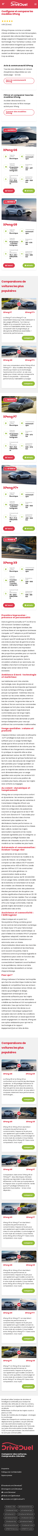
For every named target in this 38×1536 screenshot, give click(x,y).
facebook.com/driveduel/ (12, 1485)
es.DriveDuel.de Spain (27, 1510)
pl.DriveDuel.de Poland (11, 1518)
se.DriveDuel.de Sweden (26, 1521)
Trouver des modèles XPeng (16, 112)
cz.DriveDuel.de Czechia (26, 1518)
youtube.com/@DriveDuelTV (14, 1499)
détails (29, 191)
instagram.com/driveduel (12, 1489)
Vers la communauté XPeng (16, 81)
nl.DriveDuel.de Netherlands (25, 1514)
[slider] (7, 21)
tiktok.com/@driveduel (11, 1496)
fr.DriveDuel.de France (11, 1510)
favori (10, 191)
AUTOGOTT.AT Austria (27, 1529)
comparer (28, 338)
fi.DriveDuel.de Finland (27, 1525)
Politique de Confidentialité (11, 1472)
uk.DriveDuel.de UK (10, 1514)
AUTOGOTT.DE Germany (12, 1529)
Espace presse (6, 1475)
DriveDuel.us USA (10, 1507)
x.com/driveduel (9, 1492)
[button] (35, 4)
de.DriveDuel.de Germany (25, 1507)
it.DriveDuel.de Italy (11, 1521)
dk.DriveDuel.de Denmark (11, 1525)
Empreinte (5, 1469)
